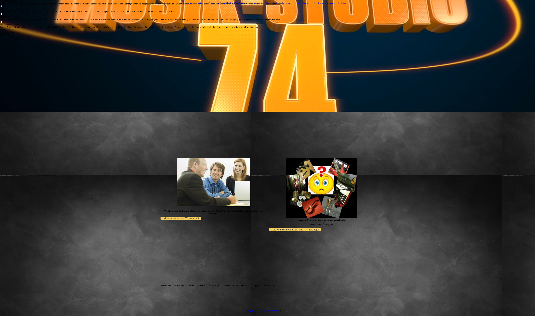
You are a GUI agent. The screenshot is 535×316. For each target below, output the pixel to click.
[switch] (1, 6)
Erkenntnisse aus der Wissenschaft (262, 3)
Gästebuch (201, 3)
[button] (142, 29)
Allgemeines (285, 3)
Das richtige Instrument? (324, 3)
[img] (267, 56)
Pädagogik (343, 3)
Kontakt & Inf (271, 311)
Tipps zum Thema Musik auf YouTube (226, 3)
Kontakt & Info (303, 3)
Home (190, 3)
